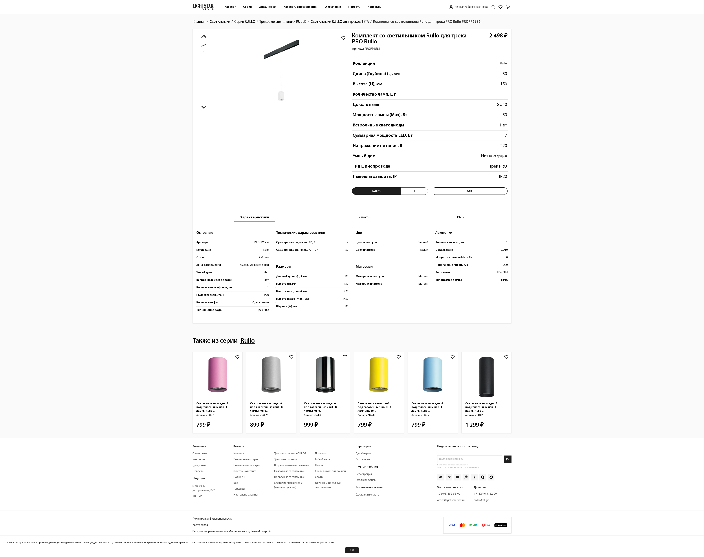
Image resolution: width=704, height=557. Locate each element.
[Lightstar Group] (203, 7)
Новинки (238, 453)
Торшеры (239, 488)
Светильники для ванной (330, 471)
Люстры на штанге (244, 471)
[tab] (254, 217)
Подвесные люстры (245, 459)
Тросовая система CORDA (290, 453)
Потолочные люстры (246, 465)
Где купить (199, 465)
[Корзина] (507, 7)
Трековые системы (285, 459)
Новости (354, 7)
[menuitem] (230, 7)
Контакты (375, 7)
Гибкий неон (322, 459)
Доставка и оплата (367, 494)
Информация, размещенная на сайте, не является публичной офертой (231, 531)
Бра (235, 483)
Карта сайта (200, 525)
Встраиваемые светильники (291, 465)
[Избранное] (500, 7)
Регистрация (364, 474)
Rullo (503, 63)
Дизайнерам (267, 7)
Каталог (230, 7)
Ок (352, 550)
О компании (333, 7)
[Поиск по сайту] (493, 7)
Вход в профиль (366, 480)
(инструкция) (498, 156)
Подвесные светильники (289, 477)
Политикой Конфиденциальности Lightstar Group (458, 468)
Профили (321, 453)
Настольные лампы (245, 494)
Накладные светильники (289, 471)
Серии (247, 7)
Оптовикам (363, 459)
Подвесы (239, 477)
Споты (319, 477)
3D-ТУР (197, 496)
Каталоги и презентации (300, 7)
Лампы (319, 465)
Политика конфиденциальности (212, 518)
